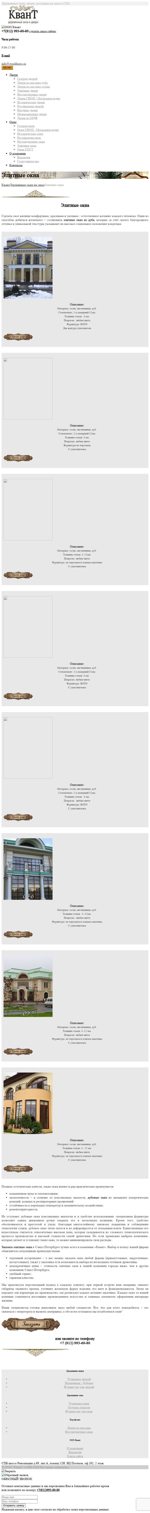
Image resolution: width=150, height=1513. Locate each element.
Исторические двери (31, 102)
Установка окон (79, 1403)
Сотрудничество (28, 161)
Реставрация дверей (30, 106)
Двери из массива (79, 1428)
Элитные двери (27, 90)
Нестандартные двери (31, 94)
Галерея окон (26, 126)
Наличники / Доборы (79, 1383)
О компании (17, 153)
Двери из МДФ (27, 118)
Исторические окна (30, 134)
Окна (12, 122)
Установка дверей (79, 1379)
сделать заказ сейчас (42, 31)
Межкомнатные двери (32, 114)
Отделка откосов (79, 1407)
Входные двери (27, 110)
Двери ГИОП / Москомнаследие (38, 98)
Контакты (15, 165)
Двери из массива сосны (33, 86)
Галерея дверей (27, 79)
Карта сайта (75, 1456)
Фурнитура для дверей (79, 1387)
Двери (13, 75)
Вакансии (23, 157)
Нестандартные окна (31, 141)
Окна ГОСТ (25, 149)
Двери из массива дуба (32, 83)
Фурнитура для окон (79, 1411)
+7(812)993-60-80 (48, 1490)
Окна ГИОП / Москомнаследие (38, 130)
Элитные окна (26, 145)
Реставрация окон (29, 138)
